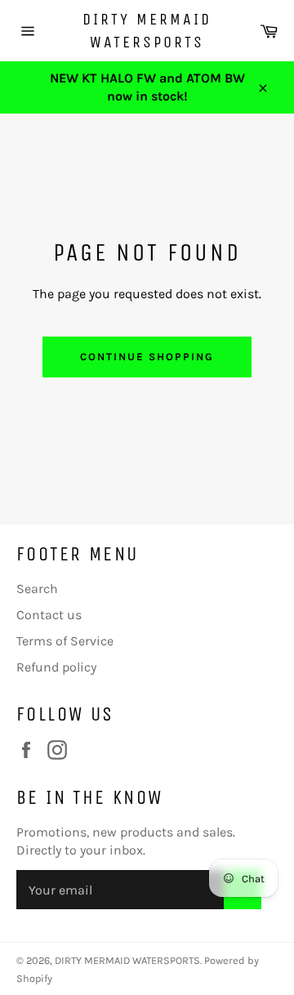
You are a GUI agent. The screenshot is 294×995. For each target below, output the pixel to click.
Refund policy (56, 667)
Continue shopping (146, 356)
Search (37, 588)
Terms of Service (65, 641)
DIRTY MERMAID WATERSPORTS (147, 30)
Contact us (49, 614)
